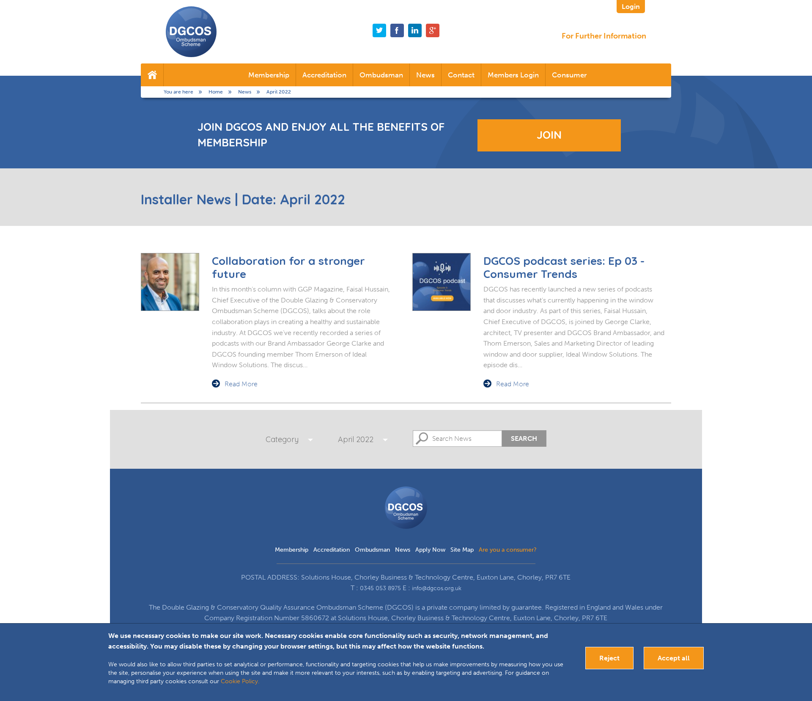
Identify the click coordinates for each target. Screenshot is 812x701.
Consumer (569, 75)
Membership (268, 75)
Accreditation (324, 75)
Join (549, 135)
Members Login (513, 75)
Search (524, 438)
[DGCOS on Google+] (432, 30)
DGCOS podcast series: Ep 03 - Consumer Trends (564, 267)
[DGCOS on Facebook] (397, 30)
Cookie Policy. (240, 681)
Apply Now (430, 549)
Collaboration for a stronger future (288, 267)
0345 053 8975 (380, 588)
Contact (461, 75)
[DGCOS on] (415, 30)
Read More (241, 384)
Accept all (674, 658)
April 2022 (355, 439)
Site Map (462, 549)
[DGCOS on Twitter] (379, 30)
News (425, 75)
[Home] (152, 74)
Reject (609, 658)
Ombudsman (381, 75)
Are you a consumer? (508, 549)
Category (282, 439)
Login (631, 7)
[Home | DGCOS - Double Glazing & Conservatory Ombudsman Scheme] (191, 31)
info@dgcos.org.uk (436, 588)
